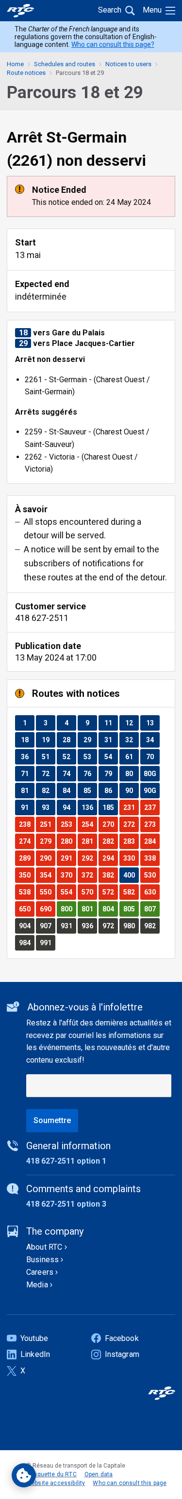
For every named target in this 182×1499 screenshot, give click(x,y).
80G (151, 773)
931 (68, 926)
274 (26, 841)
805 (131, 909)
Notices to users (128, 64)
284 (152, 841)
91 (27, 807)
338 (152, 858)
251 (47, 824)
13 (153, 723)
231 (131, 807)
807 (152, 909)
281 (89, 841)
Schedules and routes (64, 64)
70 (153, 756)
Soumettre (52, 1120)
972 (110, 926)
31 (111, 739)
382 (110, 875)
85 (90, 790)
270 (110, 824)
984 (26, 942)
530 (152, 875)
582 (131, 892)
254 (89, 824)
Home (15, 64)
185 (110, 807)
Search (109, 9)
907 (47, 926)
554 (68, 892)
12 (132, 723)
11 (111, 723)
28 (69, 739)
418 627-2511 (41, 618)
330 (131, 858)
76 (90, 773)
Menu (152, 9)
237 (152, 807)
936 (89, 926)
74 (69, 773)
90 (132, 790)
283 (131, 841)
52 (69, 756)
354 (47, 875)
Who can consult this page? (112, 44)
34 (153, 739)
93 (48, 807)
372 (89, 875)
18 (27, 739)
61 (132, 756)
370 (68, 875)
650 (26, 909)
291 (68, 858)
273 (152, 824)
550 (47, 892)
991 (47, 942)
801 (89, 909)
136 (89, 807)
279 (47, 841)
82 (48, 790)
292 (89, 858)
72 (48, 773)
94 (69, 807)
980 (131, 926)
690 (47, 909)
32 (132, 739)
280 (68, 841)
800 (68, 909)
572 (110, 892)
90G (151, 790)
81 (27, 790)
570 (89, 892)
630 (152, 892)
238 (26, 824)
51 (48, 756)
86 (111, 790)
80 (132, 773)
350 (26, 875)
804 (110, 909)
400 (131, 875)
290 (47, 858)
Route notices (26, 72)
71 (27, 773)
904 (26, 926)
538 (26, 892)
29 (90, 739)
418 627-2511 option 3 (66, 1204)
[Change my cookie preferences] (24, 1475)
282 (110, 841)
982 (152, 926)
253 (68, 824)
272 (131, 824)
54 (111, 756)
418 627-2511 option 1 (66, 1161)
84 (69, 790)
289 (26, 858)
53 (90, 756)
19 (48, 739)
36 (27, 756)
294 (110, 858)
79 (111, 773)
